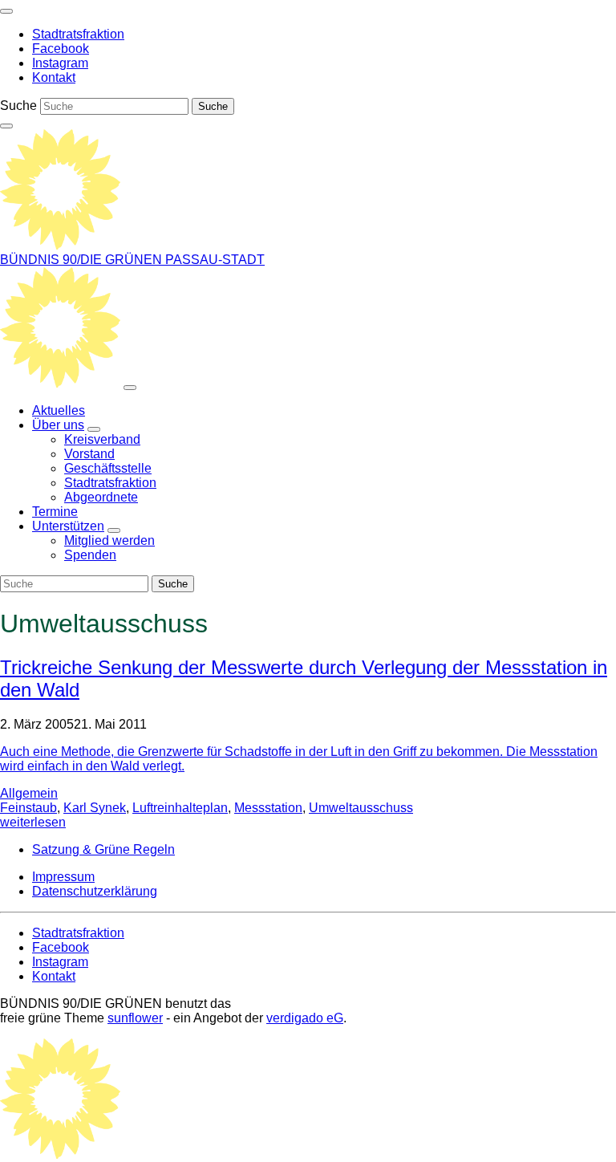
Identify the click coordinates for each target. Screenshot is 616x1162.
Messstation (268, 808)
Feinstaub (28, 808)
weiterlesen (33, 822)
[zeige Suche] (6, 126)
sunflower (135, 1018)
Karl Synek (94, 808)
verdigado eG (304, 1018)
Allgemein (29, 793)
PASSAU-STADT (215, 259)
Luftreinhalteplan (180, 808)
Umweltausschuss (361, 808)
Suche (18, 105)
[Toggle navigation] (6, 11)
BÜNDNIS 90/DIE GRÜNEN (82, 259)
